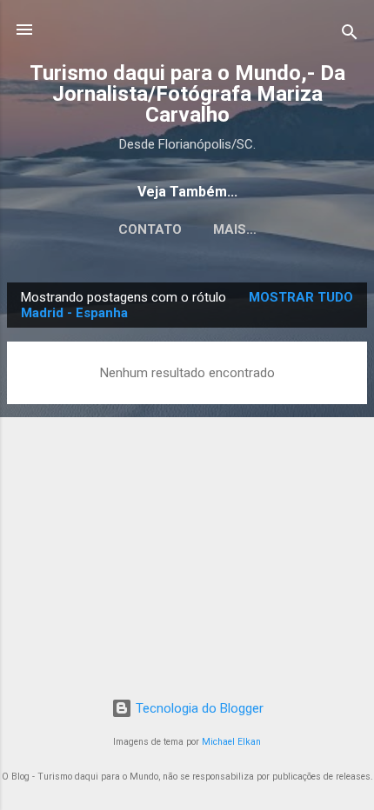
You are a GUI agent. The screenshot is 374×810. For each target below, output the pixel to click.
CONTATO (150, 229)
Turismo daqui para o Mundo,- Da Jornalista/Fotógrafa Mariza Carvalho (187, 94)
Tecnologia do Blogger (198, 708)
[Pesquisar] (349, 35)
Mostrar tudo (301, 297)
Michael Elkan (231, 741)
